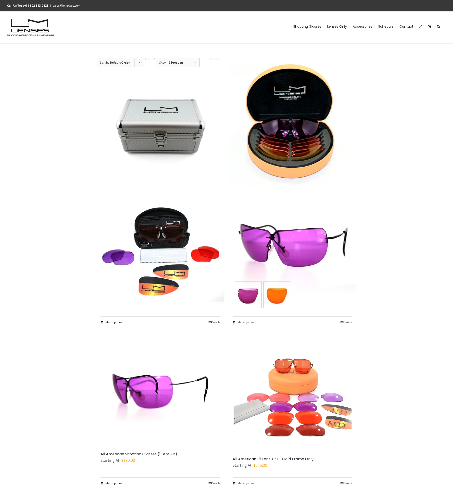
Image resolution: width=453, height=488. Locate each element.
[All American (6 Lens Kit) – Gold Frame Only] (292, 392)
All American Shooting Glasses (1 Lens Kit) (139, 454)
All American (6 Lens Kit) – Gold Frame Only (273, 459)
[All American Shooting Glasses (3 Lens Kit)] (160, 249)
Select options (113, 322)
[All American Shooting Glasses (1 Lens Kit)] (160, 390)
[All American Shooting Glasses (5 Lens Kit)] (292, 123)
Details (215, 322)
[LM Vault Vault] (160, 123)
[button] (438, 26)
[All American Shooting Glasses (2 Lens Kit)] (292, 249)
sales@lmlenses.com (66, 6)
